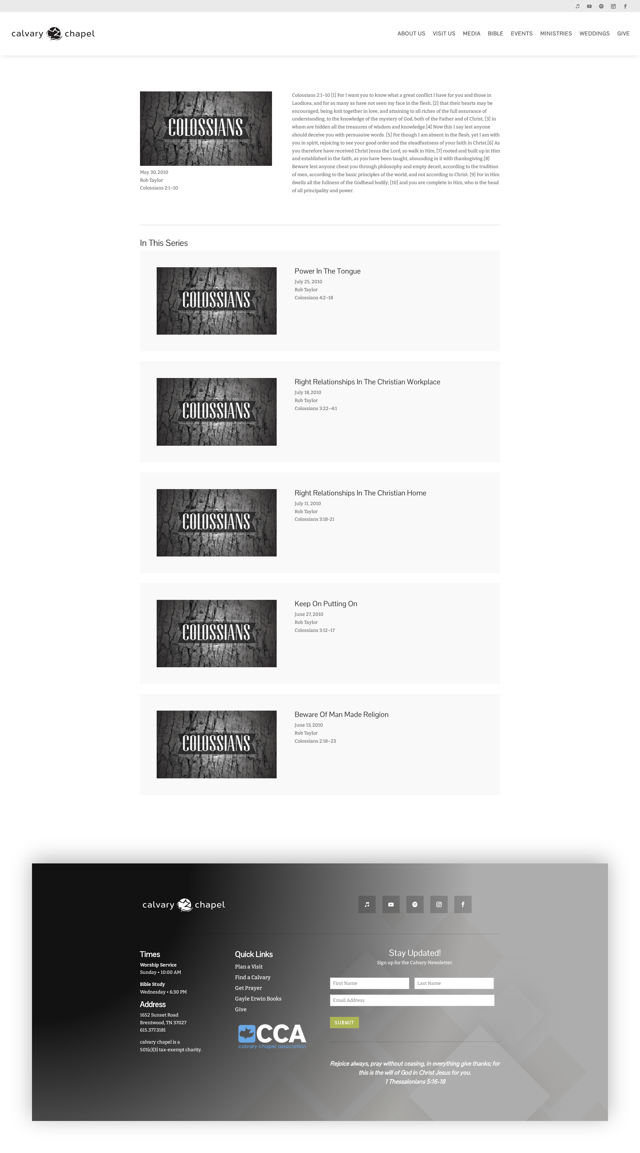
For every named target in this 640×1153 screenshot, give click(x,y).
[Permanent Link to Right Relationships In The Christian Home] (217, 552)
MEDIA (472, 33)
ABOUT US (412, 33)
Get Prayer (248, 988)
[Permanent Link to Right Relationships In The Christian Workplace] (217, 441)
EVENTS (522, 33)
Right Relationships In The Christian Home (360, 492)
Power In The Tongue (328, 271)
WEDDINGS (595, 33)
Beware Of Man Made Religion (342, 714)
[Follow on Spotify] (601, 6)
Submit (344, 1023)
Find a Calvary (253, 977)
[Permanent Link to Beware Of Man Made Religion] (217, 774)
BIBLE (496, 33)
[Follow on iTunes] (577, 6)
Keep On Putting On (326, 603)
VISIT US (444, 33)
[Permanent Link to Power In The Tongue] (217, 331)
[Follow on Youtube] (589, 6)
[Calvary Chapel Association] (272, 1051)
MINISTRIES (556, 33)
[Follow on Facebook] (625, 6)
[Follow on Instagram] (613, 6)
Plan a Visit (249, 967)
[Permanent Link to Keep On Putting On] (217, 663)
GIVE (623, 33)
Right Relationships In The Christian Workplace (367, 381)
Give (241, 1009)
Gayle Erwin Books (258, 999)
